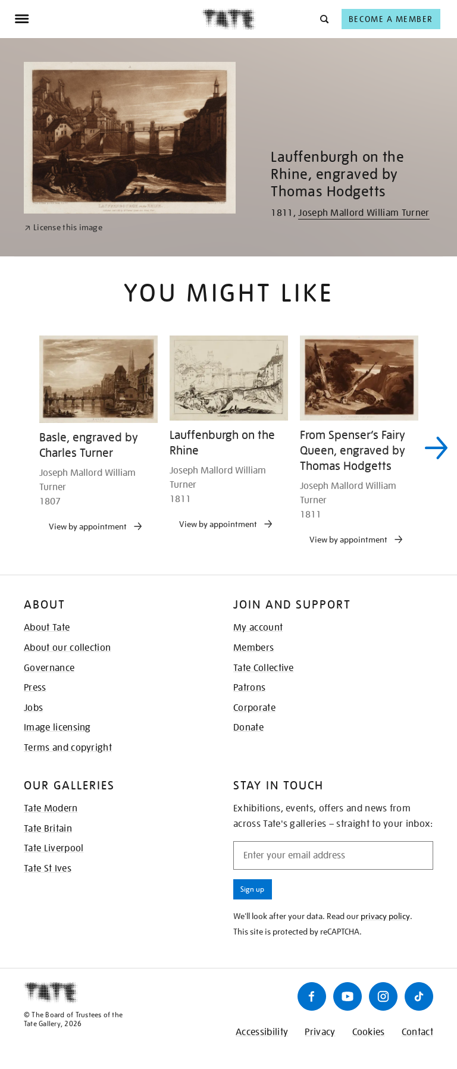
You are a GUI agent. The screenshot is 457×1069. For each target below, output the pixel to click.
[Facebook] (312, 996)
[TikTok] (419, 996)
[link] (63, 227)
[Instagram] (383, 996)
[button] (323, 18)
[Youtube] (347, 996)
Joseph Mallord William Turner (363, 213)
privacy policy (385, 916)
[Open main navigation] (108, 19)
